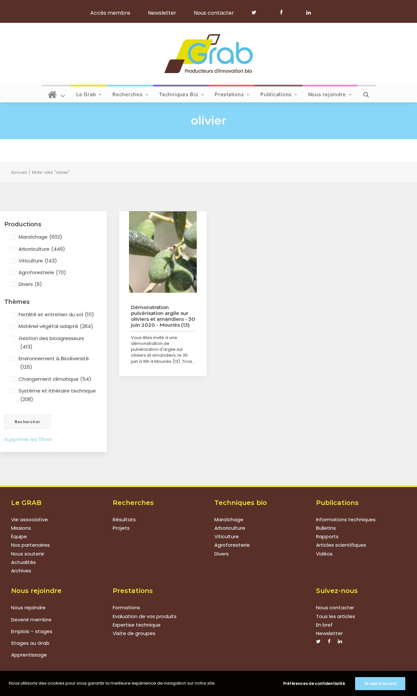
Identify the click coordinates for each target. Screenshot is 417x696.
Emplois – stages (31, 631)
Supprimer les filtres (28, 439)
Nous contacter (214, 13)
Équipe (19, 536)
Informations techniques (346, 519)
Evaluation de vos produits (145, 616)
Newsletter (162, 13)
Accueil (19, 172)
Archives (21, 570)
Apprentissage (29, 654)
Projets (121, 528)
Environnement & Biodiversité (54, 362)
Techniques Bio (178, 94)
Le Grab (86, 94)
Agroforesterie (42, 272)
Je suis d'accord (380, 683)
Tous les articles (335, 616)
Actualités (23, 562)
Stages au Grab (30, 643)
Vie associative (29, 519)
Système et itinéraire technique (57, 395)
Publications (276, 94)
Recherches (127, 94)
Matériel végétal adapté (56, 326)
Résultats (124, 519)
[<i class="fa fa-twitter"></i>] (256, 12)
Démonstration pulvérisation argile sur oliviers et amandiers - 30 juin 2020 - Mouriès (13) (163, 316)
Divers (30, 284)
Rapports (327, 536)
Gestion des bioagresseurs (51, 342)
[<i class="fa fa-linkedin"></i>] (307, 12)
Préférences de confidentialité (314, 683)
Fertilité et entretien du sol (56, 314)
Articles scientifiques (341, 544)
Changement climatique (55, 379)
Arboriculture (42, 248)
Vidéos (324, 553)
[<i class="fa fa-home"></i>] (56, 93)
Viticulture (38, 260)
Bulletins (326, 528)
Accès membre (110, 13)
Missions (21, 528)
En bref (324, 624)
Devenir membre (31, 619)
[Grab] (208, 54)
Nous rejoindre (327, 94)
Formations (126, 607)
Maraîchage (40, 236)
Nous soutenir (27, 553)
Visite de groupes (134, 633)
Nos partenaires (30, 544)
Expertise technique (137, 624)
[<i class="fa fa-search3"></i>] (366, 93)
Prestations (229, 94)
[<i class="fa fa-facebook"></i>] (284, 12)
